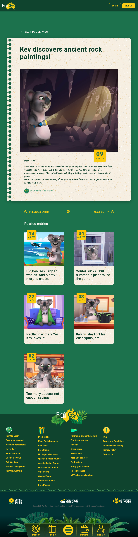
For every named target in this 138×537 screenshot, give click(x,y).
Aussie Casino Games (48, 463)
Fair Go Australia (14, 471)
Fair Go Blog (12, 462)
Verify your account (80, 466)
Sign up (128, 6)
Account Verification (16, 444)
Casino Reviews (13, 458)
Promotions (43, 437)
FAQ (105, 437)
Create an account (15, 440)
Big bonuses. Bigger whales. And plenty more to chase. (41, 275)
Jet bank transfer (79, 458)
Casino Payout (45, 476)
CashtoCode (76, 462)
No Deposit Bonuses (48, 454)
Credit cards (76, 449)
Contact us (108, 454)
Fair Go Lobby (12, 436)
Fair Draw (43, 445)
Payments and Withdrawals (84, 436)
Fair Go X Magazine (15, 466)
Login (115, 6)
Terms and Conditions (113, 441)
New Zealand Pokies (48, 467)
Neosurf (74, 444)
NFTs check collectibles (82, 475)
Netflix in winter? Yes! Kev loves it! (42, 336)
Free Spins (43, 450)
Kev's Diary (11, 449)
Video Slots (43, 472)
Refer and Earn (13, 453)
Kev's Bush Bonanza (48, 441)
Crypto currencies (79, 440)
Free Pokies (44, 485)
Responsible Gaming (113, 445)
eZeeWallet (76, 453)
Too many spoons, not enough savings (42, 395)
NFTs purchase (78, 471)
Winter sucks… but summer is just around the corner (93, 275)
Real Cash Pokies (46, 480)
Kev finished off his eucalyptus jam (91, 336)
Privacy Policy (109, 450)
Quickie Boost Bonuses (49, 458)
